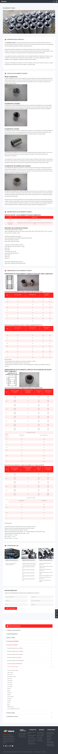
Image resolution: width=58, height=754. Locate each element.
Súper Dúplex (39, 739)
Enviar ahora (12, 608)
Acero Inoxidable (40, 735)
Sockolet (9, 688)
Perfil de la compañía (22, 733)
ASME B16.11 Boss (10, 706)
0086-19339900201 (50, 742)
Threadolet (9, 692)
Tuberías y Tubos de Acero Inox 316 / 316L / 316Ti (45, 567)
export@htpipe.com (50, 733)
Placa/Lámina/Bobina (32, 735)
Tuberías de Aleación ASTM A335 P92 (28, 580)
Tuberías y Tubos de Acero (31, 733)
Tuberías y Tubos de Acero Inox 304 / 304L (45, 564)
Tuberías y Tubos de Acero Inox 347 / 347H (45, 578)
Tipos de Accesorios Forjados (12, 666)
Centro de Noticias (22, 736)
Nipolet (8, 690)
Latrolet (8, 702)
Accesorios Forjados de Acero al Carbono (15, 648)
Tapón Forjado (10, 672)
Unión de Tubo (10, 674)
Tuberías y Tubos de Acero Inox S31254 (45, 581)
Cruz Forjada (9, 684)
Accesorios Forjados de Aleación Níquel (14, 663)
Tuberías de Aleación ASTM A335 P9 (29, 565)
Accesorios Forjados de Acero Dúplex (14, 657)
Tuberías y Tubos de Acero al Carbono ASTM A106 (10, 564)
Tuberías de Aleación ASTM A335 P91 (28, 577)
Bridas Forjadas (31, 742)
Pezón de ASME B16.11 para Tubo (13, 708)
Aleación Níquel (40, 740)
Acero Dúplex (39, 737)
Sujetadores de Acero (32, 743)
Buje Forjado (9, 678)
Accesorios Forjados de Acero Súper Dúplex (15, 660)
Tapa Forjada (9, 686)
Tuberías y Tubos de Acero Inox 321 (45, 575)
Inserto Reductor (10, 696)
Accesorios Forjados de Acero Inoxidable (15, 654)
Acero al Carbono (40, 732)
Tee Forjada (9, 682)
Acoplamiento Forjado (11, 676)
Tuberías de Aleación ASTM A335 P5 (29, 563)
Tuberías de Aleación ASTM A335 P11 (28, 567)
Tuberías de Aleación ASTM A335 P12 (28, 570)
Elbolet (8, 704)
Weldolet (9, 694)
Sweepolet (9, 698)
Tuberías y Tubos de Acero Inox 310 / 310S (46, 573)
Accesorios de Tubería (32, 738)
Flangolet (9, 700)
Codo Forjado (10, 680)
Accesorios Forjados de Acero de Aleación (15, 651)
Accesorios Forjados (32, 740)
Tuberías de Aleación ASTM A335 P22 (28, 573)
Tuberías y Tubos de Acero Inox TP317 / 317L (45, 570)
